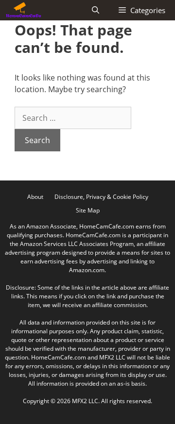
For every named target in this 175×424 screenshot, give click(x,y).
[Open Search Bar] (95, 10)
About (35, 197)
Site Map (88, 210)
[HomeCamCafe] (23, 10)
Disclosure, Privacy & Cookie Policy (101, 197)
